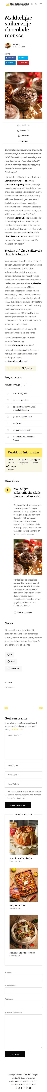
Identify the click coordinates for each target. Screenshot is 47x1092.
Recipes (18, 1081)
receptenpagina (16, 345)
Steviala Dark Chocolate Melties (22, 234)
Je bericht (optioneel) (13, 1012)
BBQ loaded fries (17, 905)
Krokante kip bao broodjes (22, 953)
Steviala (23, 407)
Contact (34, 1081)
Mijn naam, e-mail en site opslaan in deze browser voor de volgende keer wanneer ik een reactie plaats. (24, 795)
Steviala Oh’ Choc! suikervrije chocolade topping (19, 182)
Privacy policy (18, 1085)
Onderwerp (9, 999)
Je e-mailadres (10, 985)
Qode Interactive (28, 1078)
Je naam (8, 972)
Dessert (24, 141)
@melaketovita (15, 361)
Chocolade (10, 687)
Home (11, 1081)
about (26, 1081)
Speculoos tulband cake (21, 858)
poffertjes (36, 283)
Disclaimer (30, 1085)
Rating (7, 729)
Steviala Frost (22, 218)
